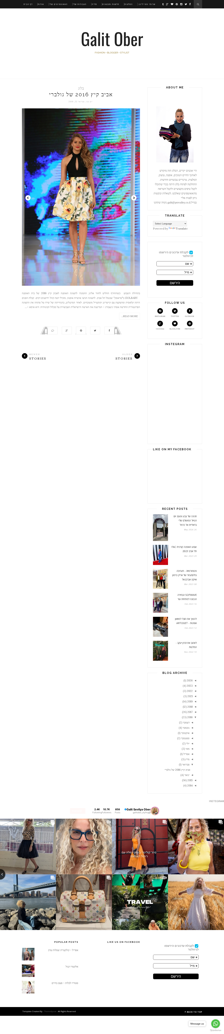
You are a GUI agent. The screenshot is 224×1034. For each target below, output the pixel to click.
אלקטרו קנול (72, 966)
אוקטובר (185, 733)
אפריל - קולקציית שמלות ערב (63, 950)
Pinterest (189, 329)
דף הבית (28, 4)
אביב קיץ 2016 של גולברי (81, 94)
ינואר (187, 775)
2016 (190, 717)
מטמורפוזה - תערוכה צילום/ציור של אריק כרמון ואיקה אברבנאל (184, 575)
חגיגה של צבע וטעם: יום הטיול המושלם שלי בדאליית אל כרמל (185, 520)
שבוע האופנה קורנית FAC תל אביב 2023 (184, 549)
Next (133, 197)
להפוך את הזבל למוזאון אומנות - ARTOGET (186, 621)
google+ (160, 329)
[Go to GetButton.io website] (215, 1030)
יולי (188, 743)
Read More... (129, 316)
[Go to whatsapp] (215, 1023)
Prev (28, 197)
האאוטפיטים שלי (58, 4)
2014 (190, 785)
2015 (190, 780)
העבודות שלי (79, 4)
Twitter (175, 316)
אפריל (186, 754)
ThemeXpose (50, 1011)
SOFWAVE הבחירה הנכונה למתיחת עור (187, 597)
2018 (190, 706)
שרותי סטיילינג (147, 4)
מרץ (187, 759)
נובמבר (186, 727)
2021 (190, 696)
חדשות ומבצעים (110, 4)
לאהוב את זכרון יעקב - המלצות (186, 645)
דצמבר (186, 722)
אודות (41, 4)
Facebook (189, 316)
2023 (190, 685)
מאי (188, 748)
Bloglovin (175, 329)
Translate (182, 228)
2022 (190, 691)
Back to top (194, 1012)
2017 (190, 712)
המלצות (128, 4)
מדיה (94, 4)
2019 (190, 701)
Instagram (160, 316)
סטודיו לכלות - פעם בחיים (65, 983)
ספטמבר (185, 738)
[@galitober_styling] (154, 810)
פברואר (186, 764)
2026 (190, 680)
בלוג (81, 88)
